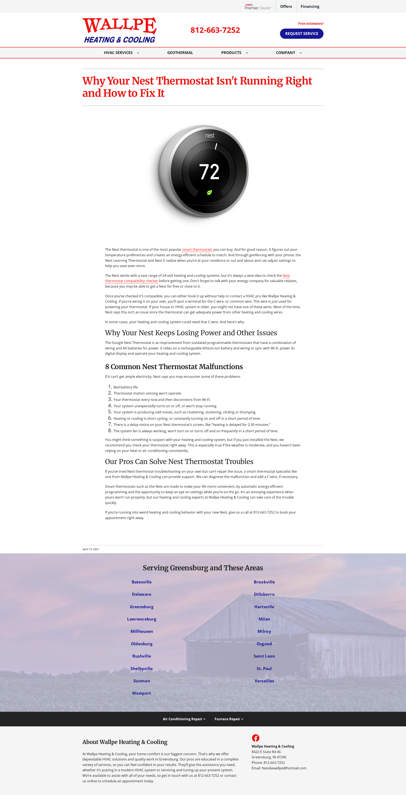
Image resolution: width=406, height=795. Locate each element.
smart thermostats (197, 249)
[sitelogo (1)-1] (119, 19)
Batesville (142, 582)
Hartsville (264, 606)
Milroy (264, 631)
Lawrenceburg (141, 619)
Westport (141, 693)
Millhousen (141, 631)
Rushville (141, 656)
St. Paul (264, 668)
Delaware (141, 594)
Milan (264, 619)
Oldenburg (142, 644)
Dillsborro (264, 594)
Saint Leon (264, 656)
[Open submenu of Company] (302, 52)
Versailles (264, 681)
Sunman (141, 681)
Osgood (264, 644)
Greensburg (142, 606)
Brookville (264, 582)
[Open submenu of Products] (249, 52)
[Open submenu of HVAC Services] (140, 52)
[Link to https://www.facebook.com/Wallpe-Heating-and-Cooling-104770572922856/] (255, 738)
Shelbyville (141, 668)
